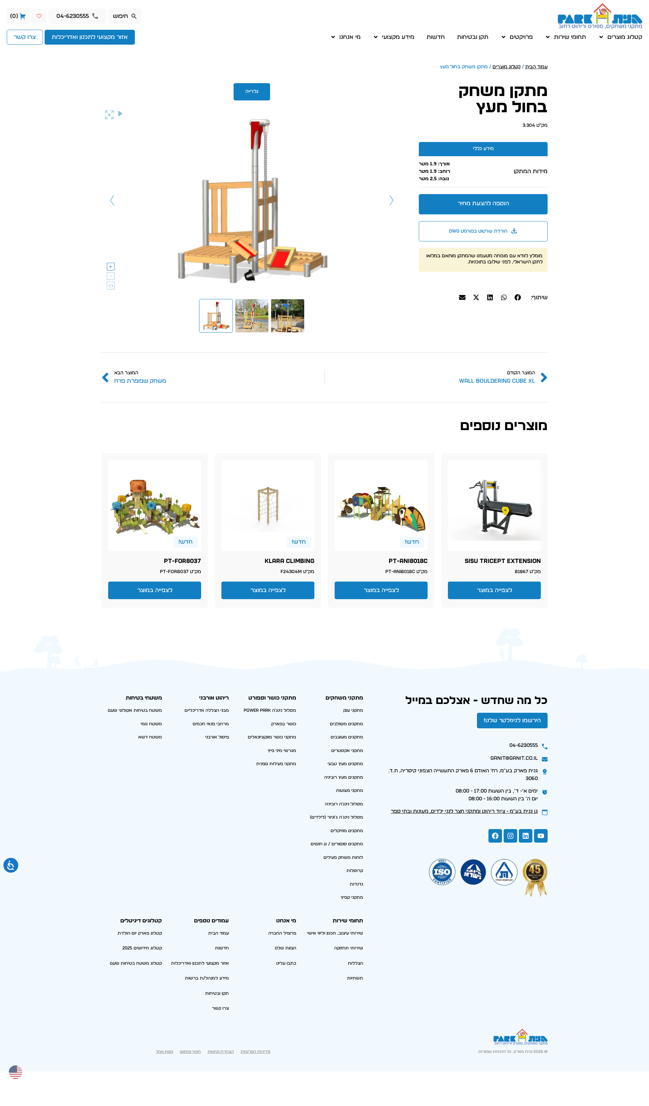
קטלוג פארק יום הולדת (140, 933)
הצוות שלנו (285, 948)
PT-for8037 (182, 561)
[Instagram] (510, 836)
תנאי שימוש (190, 1052)
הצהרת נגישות (221, 1052)
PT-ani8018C (408, 561)
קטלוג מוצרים (624, 37)
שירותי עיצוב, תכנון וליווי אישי (335, 933)
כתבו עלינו (286, 963)
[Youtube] (541, 836)
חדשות (436, 37)
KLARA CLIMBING (289, 561)
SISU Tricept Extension (503, 561)
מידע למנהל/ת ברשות (207, 978)
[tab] (483, 149)
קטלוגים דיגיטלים (141, 920)
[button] (518, 297)
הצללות (355, 963)
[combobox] (125, 16)
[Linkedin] (525, 836)
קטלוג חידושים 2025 (142, 948)
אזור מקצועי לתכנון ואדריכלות (200, 963)
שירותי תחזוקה (348, 948)
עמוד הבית (536, 67)
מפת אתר (164, 1052)
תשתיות (355, 978)
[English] (16, 1071)
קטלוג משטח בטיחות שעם (136, 963)
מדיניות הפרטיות (255, 1052)
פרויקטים (521, 37)
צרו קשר (220, 1008)
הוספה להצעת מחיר (483, 203)
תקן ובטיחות (472, 37)
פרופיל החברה (282, 933)
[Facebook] (495, 836)
